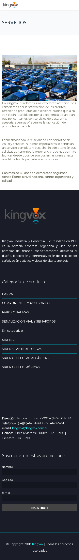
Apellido (7, 479)
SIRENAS (8, 340)
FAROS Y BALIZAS (15, 312)
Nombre (7, 466)
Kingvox (37, 544)
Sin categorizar (12, 330)
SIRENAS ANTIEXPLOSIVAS (22, 349)
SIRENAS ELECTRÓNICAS (21, 367)
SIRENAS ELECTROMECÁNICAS (25, 358)
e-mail (6, 492)
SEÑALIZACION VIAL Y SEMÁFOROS (29, 321)
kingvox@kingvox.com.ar (29, 428)
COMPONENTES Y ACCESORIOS (26, 303)
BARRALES (10, 294)
